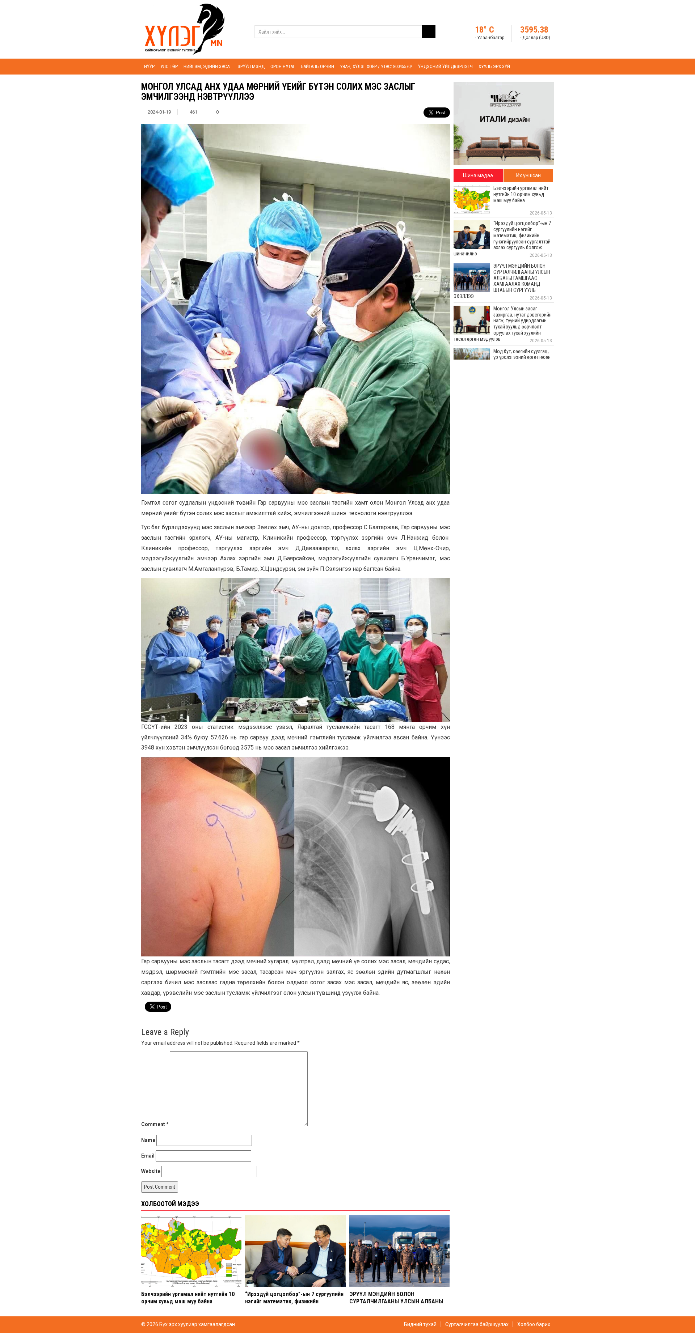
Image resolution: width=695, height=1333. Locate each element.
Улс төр (169, 66)
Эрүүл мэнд (251, 66)
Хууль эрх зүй (494, 66)
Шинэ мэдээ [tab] (478, 175)
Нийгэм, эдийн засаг (208, 66)
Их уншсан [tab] (528, 175)
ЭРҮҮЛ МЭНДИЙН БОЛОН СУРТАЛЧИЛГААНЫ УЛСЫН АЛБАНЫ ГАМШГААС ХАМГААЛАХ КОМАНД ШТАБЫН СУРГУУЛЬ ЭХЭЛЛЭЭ (396, 1305)
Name (148, 1140)
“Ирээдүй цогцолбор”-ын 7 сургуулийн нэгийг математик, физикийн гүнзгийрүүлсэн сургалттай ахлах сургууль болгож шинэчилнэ (294, 1305)
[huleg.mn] (184, 29)
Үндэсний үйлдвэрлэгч (445, 66)
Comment (155, 1124)
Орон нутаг (282, 66)
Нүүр (149, 66)
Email (148, 1156)
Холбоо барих (533, 1324)
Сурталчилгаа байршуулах (477, 1324)
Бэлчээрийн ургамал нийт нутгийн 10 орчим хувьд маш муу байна (188, 1297)
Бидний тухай (420, 1324)
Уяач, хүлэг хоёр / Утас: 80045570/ (376, 66)
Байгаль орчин (317, 66)
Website (150, 1171)
